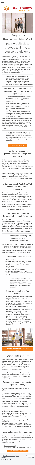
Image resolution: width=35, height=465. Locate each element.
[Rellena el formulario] (10, 446)
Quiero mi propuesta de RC (17, 145)
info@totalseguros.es (25, 447)
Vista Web (31, 457)
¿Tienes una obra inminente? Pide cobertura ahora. (17, 349)
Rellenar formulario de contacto (17, 450)
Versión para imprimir (9, 456)
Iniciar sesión (30, 456)
